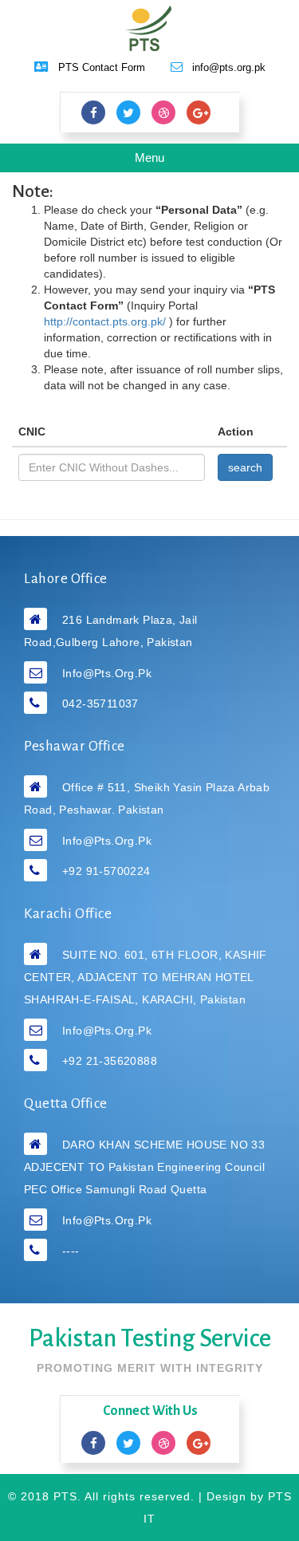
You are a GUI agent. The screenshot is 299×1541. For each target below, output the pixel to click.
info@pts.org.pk (106, 673)
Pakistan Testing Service (150, 1339)
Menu (160, 161)
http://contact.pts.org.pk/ (106, 321)
